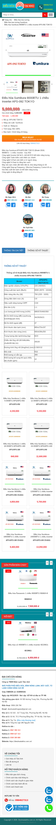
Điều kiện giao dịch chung (15, 774)
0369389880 (48, 9)
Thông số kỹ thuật (37, 250)
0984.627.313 (30, 200)
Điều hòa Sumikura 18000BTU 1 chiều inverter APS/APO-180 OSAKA (15, 536)
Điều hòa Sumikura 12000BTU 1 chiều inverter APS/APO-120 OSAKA (41, 491)
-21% (27, 113)
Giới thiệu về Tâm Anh (14, 759)
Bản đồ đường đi (12, 762)
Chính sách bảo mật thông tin (17, 778)
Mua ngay (28, 138)
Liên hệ (8, 765)
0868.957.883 (30, 230)
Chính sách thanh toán (14, 787)
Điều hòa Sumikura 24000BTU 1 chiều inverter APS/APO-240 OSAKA (41, 536)
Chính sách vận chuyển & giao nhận (19, 781)
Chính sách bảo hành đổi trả (16, 784)
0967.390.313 (12, 200)
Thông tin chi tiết (13, 250)
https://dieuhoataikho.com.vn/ (20, 741)
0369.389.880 (47, 200)
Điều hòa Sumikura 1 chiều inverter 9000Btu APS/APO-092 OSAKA (14, 491)
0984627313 (48, 5)
